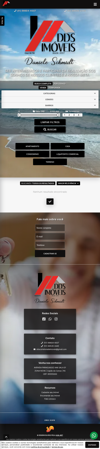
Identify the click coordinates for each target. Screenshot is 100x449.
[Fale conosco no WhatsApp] (50, 319)
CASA (67, 146)
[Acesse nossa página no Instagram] (56, 319)
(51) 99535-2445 (76, 10)
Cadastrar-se (50, 253)
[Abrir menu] (95, 4)
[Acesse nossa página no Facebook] (43, 319)
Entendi (92, 445)
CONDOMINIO (32, 154)
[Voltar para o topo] (6, 436)
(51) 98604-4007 (26, 10)
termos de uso (57, 447)
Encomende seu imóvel (50, 395)
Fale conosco (50, 399)
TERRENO (50, 162)
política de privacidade (40, 447)
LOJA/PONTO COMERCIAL (68, 154)
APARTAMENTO (32, 146)
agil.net (59, 435)
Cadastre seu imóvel (50, 392)
